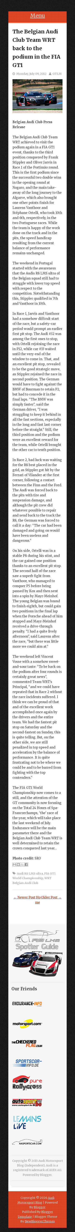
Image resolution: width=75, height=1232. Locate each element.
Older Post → (51, 897)
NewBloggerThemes (40, 1221)
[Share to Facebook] (26, 864)
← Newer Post (24, 897)
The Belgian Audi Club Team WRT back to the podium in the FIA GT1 (36, 48)
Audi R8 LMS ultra (30, 873)
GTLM (57, 74)
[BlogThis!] (18, 864)
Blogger (46, 1175)
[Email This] (14, 864)
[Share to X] (22, 864)
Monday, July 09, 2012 (31, 74)
